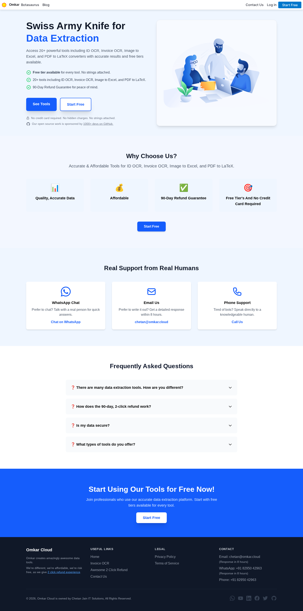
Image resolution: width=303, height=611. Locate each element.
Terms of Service (167, 563)
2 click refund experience (64, 572)
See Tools (41, 104)
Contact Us (98, 576)
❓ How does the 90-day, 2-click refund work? (111, 406)
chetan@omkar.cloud (151, 322)
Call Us (237, 322)
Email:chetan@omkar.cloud (239, 556)
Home (94, 556)
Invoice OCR (99, 563)
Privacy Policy (165, 556)
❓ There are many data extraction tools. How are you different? (127, 388)
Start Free (75, 104)
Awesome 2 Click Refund (109, 570)
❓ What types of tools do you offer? (103, 444)
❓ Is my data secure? (90, 425)
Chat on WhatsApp (66, 322)
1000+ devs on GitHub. (98, 123)
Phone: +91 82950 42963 (237, 580)
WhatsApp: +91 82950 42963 (240, 568)
